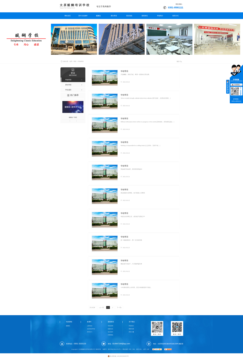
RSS (130, 349)
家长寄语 (114, 16)
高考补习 (89, 332)
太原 (147, 349)
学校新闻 (110, 326)
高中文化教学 (83, 16)
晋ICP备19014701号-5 (114, 349)
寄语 (75, 61)
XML (133, 349)
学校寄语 (81, 61)
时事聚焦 (110, 335)
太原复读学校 (91, 329)
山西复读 (89, 326)
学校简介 (160, 16)
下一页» (119, 307)
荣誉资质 (131, 329)
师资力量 (131, 332)
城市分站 (139, 349)
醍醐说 (98, 16)
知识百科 (110, 332)
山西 (144, 349)
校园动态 (110, 329)
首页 (70, 61)
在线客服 (237, 84)
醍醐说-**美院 (73, 117)
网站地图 (125, 349)
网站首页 (68, 16)
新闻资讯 (145, 16)
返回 (178, 61)
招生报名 (129, 16)
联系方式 (175, 16)
